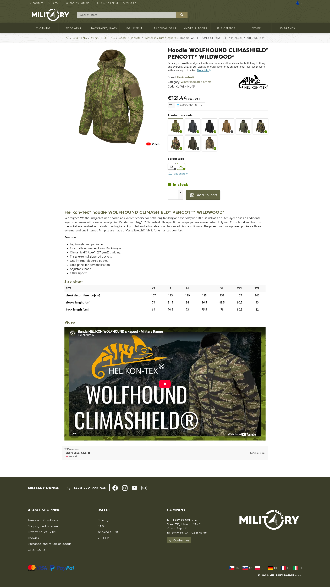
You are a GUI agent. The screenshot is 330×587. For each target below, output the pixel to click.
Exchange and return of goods (49, 544)
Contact (38, 3)
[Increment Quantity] (180, 192)
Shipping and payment (43, 526)
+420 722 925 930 (89, 488)
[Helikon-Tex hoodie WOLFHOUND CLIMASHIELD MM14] (209, 143)
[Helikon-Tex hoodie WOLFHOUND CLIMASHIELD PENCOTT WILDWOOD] (175, 126)
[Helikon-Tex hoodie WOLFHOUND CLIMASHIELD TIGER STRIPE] (260, 126)
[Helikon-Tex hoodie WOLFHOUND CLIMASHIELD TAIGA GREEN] (192, 143)
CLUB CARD (36, 550)
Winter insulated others (196, 82)
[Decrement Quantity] (180, 197)
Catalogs (103, 520)
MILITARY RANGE (43, 488)
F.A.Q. (101, 526)
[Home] (67, 38)
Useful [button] (56, 3)
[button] (89, 452)
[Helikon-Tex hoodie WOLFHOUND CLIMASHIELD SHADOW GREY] (192, 126)
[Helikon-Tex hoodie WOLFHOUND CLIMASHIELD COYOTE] (226, 126)
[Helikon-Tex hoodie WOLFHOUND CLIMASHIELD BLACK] (209, 126)
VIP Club (131, 3)
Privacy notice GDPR (42, 532)
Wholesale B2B (107, 532)
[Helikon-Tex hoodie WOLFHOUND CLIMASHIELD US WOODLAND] (175, 143)
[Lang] (299, 3)
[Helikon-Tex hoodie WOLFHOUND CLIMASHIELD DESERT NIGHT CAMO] (243, 126)
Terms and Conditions (43, 520)
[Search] (182, 15)
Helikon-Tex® (185, 77)
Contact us (181, 540)
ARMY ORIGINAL (109, 3)
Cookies (33, 538)
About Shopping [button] (80, 3)
